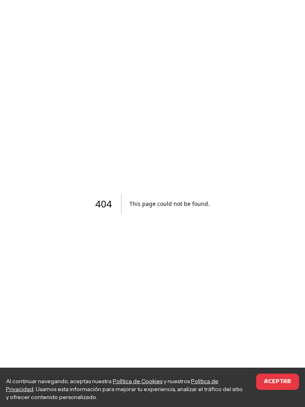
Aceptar (277, 382)
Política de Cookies (137, 381)
